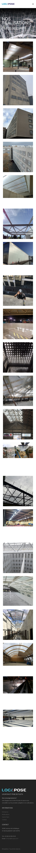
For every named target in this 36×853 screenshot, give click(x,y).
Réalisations (6, 814)
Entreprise (5, 812)
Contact (4, 819)
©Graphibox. (5, 849)
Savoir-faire (5, 817)
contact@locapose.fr (12, 838)
